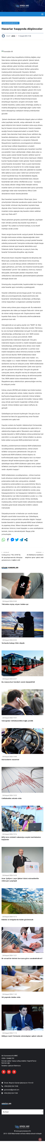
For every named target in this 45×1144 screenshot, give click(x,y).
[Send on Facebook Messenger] (12, 540)
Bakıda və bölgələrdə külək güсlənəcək (17, 920)
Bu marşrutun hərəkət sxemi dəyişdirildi (18, 682)
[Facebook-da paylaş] (8, 540)
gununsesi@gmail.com (11, 1090)
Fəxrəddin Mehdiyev (10, 23)
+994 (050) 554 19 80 (11, 1086)
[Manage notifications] (40, 1139)
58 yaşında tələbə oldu (11, 997)
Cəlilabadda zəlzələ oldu (12, 798)
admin (13, 36)
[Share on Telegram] (21, 540)
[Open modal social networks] (26, 540)
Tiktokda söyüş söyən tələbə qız (15, 604)
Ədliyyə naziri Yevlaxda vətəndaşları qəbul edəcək (22, 1036)
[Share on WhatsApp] (3, 540)
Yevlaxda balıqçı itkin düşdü (13, 643)
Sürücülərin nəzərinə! (10, 760)
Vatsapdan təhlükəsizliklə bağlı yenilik (17, 721)
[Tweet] (17, 540)
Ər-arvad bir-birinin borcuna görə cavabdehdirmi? (22, 958)
